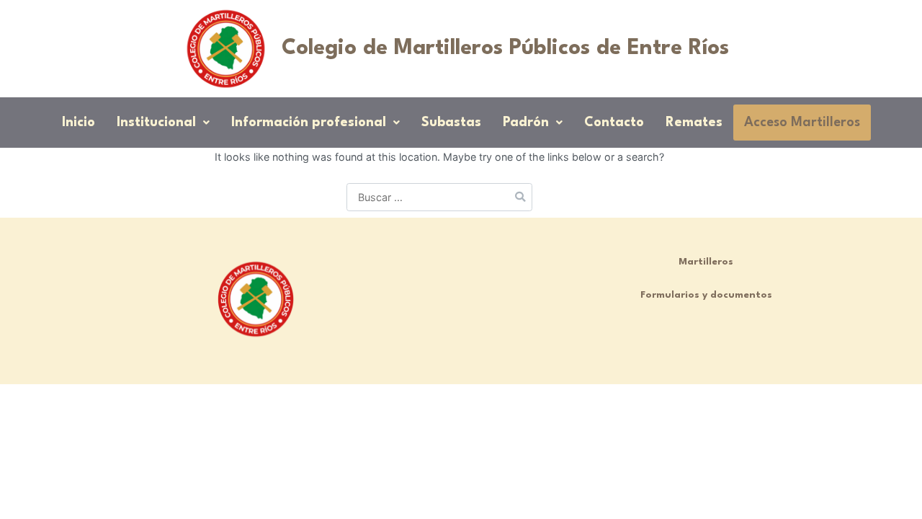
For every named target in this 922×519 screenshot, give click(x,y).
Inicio (78, 122)
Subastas (451, 122)
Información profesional (308, 122)
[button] (163, 123)
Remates (694, 122)
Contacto (614, 122)
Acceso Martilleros (802, 122)
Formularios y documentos (706, 295)
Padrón (526, 122)
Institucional (156, 122)
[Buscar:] (439, 197)
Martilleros (706, 262)
